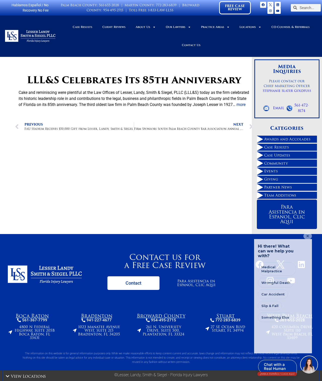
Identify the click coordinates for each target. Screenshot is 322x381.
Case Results (82, 27)
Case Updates (277, 155)
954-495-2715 (113, 10)
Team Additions (280, 195)
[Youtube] (278, 11)
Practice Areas (212, 27)
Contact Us (191, 45)
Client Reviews (114, 27)
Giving (271, 179)
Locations (247, 27)
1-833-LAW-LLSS (160, 10)
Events (271, 171)
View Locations (28, 376)
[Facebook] (263, 5)
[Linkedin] (278, 5)
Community (276, 163)
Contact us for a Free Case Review (165, 261)
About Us (143, 27)
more (241, 104)
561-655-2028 (109, 5)
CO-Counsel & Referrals (290, 27)
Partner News (278, 187)
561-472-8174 (301, 107)
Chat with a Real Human (277, 367)
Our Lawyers (175, 27)
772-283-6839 (166, 5)
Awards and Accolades (287, 139)
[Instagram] (270, 11)
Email (278, 108)
